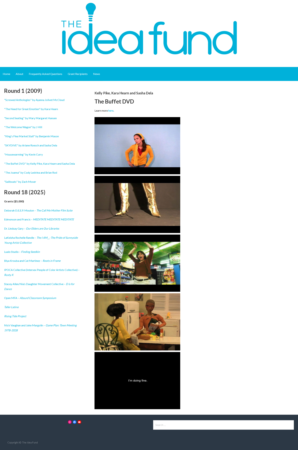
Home (6, 73)
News (96, 73)
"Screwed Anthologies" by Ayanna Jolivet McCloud (34, 99)
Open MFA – (30, 297)
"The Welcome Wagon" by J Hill (23, 127)
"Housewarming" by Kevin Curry (23, 154)
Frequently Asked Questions (45, 73)
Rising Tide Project (15, 316)
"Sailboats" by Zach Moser (20, 181)
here (110, 110)
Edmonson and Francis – (39, 219)
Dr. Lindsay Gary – (31, 228)
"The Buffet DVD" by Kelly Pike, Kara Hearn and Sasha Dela (39, 163)
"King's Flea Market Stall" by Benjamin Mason (31, 136)
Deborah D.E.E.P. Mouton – (38, 210)
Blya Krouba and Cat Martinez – (32, 260)
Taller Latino (11, 307)
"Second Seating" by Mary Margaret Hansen (30, 118)
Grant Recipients (78, 73)
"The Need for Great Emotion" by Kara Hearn (31, 109)
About (19, 73)
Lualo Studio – (22, 251)
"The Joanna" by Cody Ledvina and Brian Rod (30, 172)
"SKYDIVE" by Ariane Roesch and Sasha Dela (30, 145)
